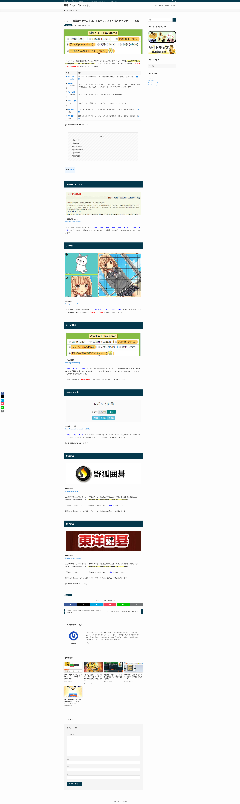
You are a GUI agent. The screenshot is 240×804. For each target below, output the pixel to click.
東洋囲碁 (71, 116)
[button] (70, 604)
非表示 (72, 169)
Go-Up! (70, 83)
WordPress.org (152, 85)
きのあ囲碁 (71, 92)
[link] (87, 643)
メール (69, 766)
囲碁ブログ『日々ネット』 (77, 5)
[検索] (175, 1)
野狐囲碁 (71, 109)
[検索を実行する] (174, 20)
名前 (68, 759)
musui (73, 643)
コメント (70, 734)
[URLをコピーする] (136, 604)
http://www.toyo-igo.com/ (73, 558)
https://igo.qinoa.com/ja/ (73, 363)
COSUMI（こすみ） (81, 140)
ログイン (150, 78)
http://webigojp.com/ (71, 491)
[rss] (172, 1)
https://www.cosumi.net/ (73, 222)
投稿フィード (152, 80)
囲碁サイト (68, 25)
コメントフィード (153, 82)
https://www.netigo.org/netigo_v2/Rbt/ (77, 429)
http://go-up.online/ (71, 304)
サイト (69, 774)
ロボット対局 (72, 101)
